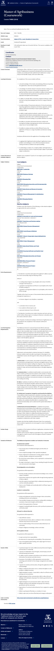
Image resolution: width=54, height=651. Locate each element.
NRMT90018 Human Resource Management (28, 226)
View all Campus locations (25, 637)
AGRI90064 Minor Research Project (26, 261)
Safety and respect (6, 631)
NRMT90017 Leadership (23, 169)
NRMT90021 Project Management (26, 241)
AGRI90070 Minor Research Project (26, 266)
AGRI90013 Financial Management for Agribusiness (30, 194)
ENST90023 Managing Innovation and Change (29, 256)
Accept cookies (35, 646)
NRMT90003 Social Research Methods (27, 231)
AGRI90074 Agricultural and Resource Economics (29, 189)
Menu (52, 4)
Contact (3, 638)
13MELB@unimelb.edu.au (15, 65)
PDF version (12, 603)
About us (3, 624)
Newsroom (3, 634)
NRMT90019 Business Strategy (25, 174)
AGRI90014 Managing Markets (25, 199)
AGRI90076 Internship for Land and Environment (29, 216)
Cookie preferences (46, 646)
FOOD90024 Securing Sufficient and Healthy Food (30, 251)
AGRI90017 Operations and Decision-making (28, 221)
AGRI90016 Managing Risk (24, 179)
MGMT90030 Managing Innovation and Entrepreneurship (31, 184)
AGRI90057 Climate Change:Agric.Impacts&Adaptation (31, 236)
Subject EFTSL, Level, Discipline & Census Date (26, 39)
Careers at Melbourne (6, 628)
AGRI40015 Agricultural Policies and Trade (28, 246)
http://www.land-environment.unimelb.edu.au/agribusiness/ (33, 598)
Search (48, 4)
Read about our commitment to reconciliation (13, 620)
